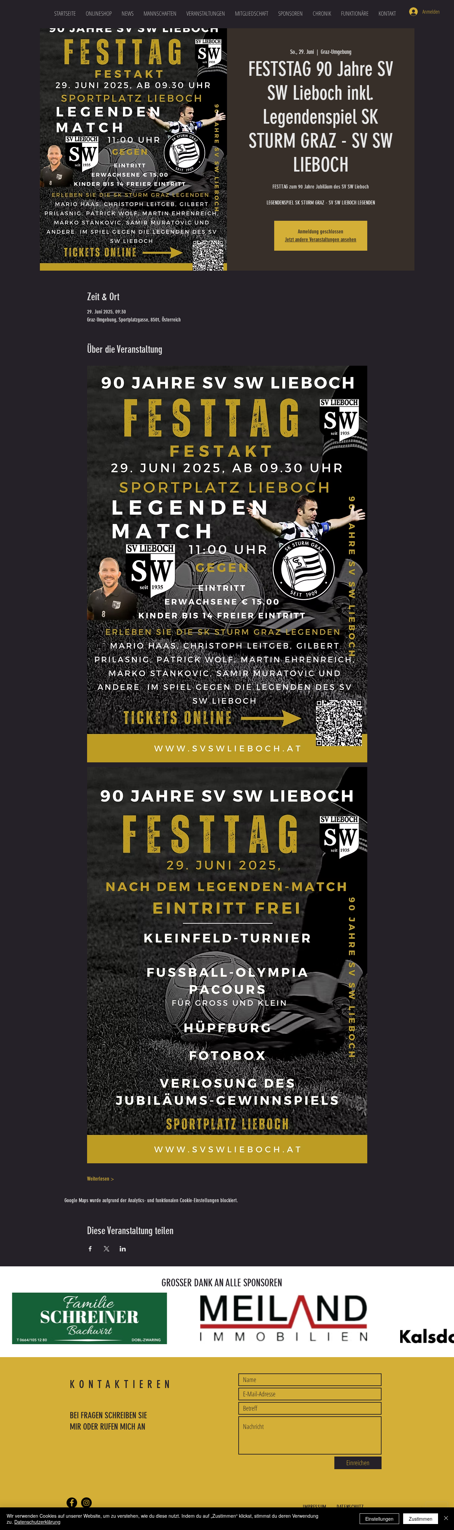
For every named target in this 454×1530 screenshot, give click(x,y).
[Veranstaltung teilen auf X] (106, 1248)
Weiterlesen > (100, 1179)
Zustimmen (420, 1518)
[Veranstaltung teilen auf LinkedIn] (123, 1248)
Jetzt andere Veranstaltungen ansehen (320, 239)
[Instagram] (86, 1502)
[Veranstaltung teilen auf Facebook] (90, 1248)
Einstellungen (379, 1518)
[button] (160, 13)
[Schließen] (446, 1519)
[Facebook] (71, 1502)
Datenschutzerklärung (37, 1521)
